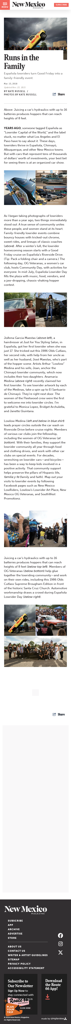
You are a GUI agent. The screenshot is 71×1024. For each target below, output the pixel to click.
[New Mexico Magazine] (35, 910)
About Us (14, 946)
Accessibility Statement (26, 968)
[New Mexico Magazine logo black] (28, 4)
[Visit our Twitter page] (60, 952)
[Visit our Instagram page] (60, 944)
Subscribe (15, 920)
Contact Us (16, 951)
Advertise (15, 933)
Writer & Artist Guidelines (28, 955)
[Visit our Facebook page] (60, 936)
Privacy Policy (19, 963)
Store (12, 938)
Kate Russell (18, 91)
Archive (14, 929)
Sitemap (14, 959)
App (10, 925)
